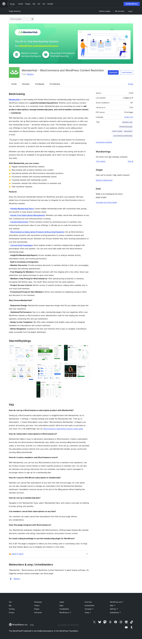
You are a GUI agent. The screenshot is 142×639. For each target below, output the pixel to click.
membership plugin (125, 127)
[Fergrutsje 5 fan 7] (59, 384)
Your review (100, 161)
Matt (112, 605)
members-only (127, 122)
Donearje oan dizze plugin (106, 202)
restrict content (117, 131)
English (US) (128, 117)
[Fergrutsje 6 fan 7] (87, 348)
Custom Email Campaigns (21, 245)
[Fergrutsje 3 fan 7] (59, 348)
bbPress (114, 609)
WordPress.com (116, 602)
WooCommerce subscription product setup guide (63, 429)
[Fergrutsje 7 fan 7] (87, 366)
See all (130, 161)
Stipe (61, 605)
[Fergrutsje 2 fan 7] (32, 367)
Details (14, 84)
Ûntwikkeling (54, 84)
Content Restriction (19, 222)
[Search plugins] (32, 19)
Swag (88, 612)
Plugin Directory (15, 11)
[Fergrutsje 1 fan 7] (32, 348)
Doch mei (88, 602)
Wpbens (30, 74)
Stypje (130, 84)
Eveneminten (89, 605)
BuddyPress (115, 612)
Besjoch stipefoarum (104, 180)
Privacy (11, 612)
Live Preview (127, 72)
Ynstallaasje (39, 84)
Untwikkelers (64, 609)
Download (113, 72)
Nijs (10, 605)
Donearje (89, 609)
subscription (128, 131)
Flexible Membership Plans (22, 208)
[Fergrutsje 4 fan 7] (59, 366)
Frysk (32, 625)
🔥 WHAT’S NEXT (16, 554)
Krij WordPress (132, 4)
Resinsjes (26, 84)
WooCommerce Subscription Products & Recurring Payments (37, 232)
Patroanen (38, 612)
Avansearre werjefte (104, 142)
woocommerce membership (122, 136)
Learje (61, 602)
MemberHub (14, 99)
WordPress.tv (65, 612)
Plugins (36, 609)
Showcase (38, 602)
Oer (10, 602)
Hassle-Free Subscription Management (27, 215)
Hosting (12, 609)
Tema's (36, 605)
